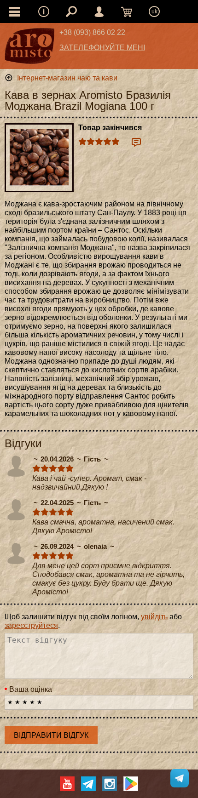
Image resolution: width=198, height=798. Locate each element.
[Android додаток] (130, 783)
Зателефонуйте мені (102, 47)
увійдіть (154, 617)
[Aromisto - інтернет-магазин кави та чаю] (30, 48)
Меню (43, 11)
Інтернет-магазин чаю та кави (67, 78)
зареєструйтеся (31, 625)
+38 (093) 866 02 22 (92, 32)
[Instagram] (109, 783)
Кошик (126, 11)
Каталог (14, 11)
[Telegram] (88, 783)
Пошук (71, 11)
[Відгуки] (136, 142)
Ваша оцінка (30, 689)
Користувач (99, 11)
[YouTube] (67, 783)
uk (154, 11)
